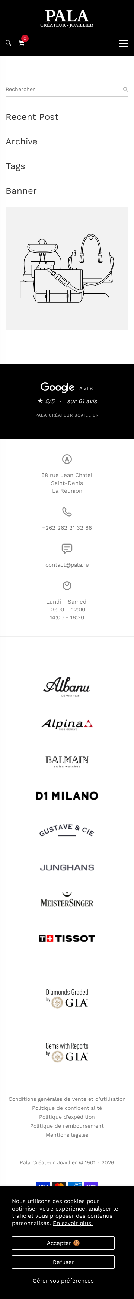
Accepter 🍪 (63, 1243)
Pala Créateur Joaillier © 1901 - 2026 (67, 1162)
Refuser (63, 1262)
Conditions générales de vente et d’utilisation (67, 1099)
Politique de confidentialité (67, 1108)
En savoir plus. (73, 1223)
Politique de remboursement (67, 1126)
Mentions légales (67, 1135)
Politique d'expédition (67, 1117)
